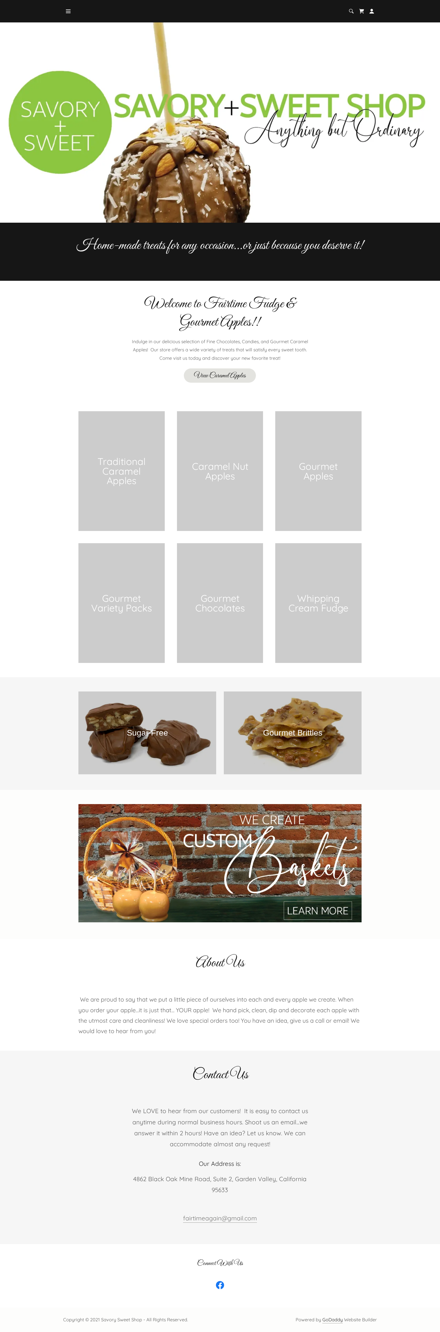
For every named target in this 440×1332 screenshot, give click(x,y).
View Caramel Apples (220, 375)
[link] (361, 11)
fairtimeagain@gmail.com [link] (220, 1218)
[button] (68, 11)
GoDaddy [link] (332, 1320)
